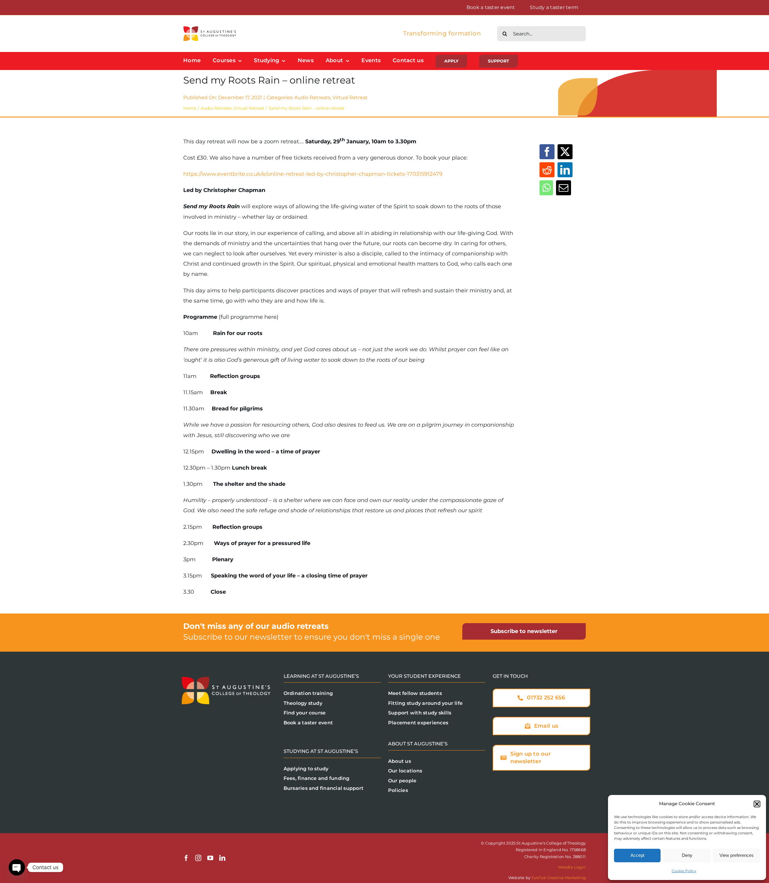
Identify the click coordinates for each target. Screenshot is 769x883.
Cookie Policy (684, 871)
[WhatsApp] (546, 188)
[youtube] (210, 858)
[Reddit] (547, 170)
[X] (565, 152)
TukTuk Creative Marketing (558, 877)
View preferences (736, 855)
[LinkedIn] (565, 170)
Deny (687, 855)
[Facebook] (547, 152)
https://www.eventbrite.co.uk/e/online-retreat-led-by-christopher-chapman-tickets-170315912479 (312, 174)
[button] (757, 804)
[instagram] (198, 858)
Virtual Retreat (350, 97)
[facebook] (186, 858)
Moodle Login (572, 867)
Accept (637, 855)
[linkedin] (222, 858)
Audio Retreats (312, 97)
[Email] (564, 188)
